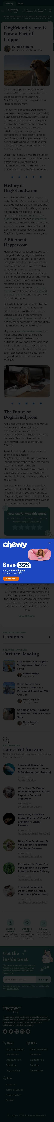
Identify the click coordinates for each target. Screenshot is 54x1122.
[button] (49, 543)
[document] (27, 561)
